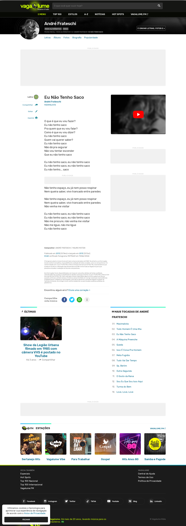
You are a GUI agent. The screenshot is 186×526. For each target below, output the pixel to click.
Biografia (76, 37)
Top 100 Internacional (31, 484)
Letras (47, 37)
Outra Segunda (124, 371)
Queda (120, 344)
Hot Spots (118, 14)
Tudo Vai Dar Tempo (127, 360)
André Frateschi (60, 23)
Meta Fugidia (123, 355)
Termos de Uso (145, 477)
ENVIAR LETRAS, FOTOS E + (152, 28)
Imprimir (31, 118)
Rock (65, 29)
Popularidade (91, 37)
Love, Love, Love (125, 392)
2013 (58, 253)
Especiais (25, 473)
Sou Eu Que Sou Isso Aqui (130, 381)
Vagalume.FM (138, 14)
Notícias (100, 14)
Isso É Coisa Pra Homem (129, 350)
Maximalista (123, 324)
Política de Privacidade (149, 481)
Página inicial (49, 32)
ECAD (46, 256)
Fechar (26, 519)
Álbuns (57, 37)
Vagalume (34, 5)
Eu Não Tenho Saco (126, 334)
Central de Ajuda (146, 473)
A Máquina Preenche (127, 339)
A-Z (86, 14)
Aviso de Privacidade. (35, 513)
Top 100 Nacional (29, 481)
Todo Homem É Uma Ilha (129, 329)
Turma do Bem (124, 386)
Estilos (72, 14)
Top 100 (57, 14)
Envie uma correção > (79, 290)
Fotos (66, 37)
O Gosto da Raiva (125, 376)
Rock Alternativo (53, 29)
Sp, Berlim (122, 365)
